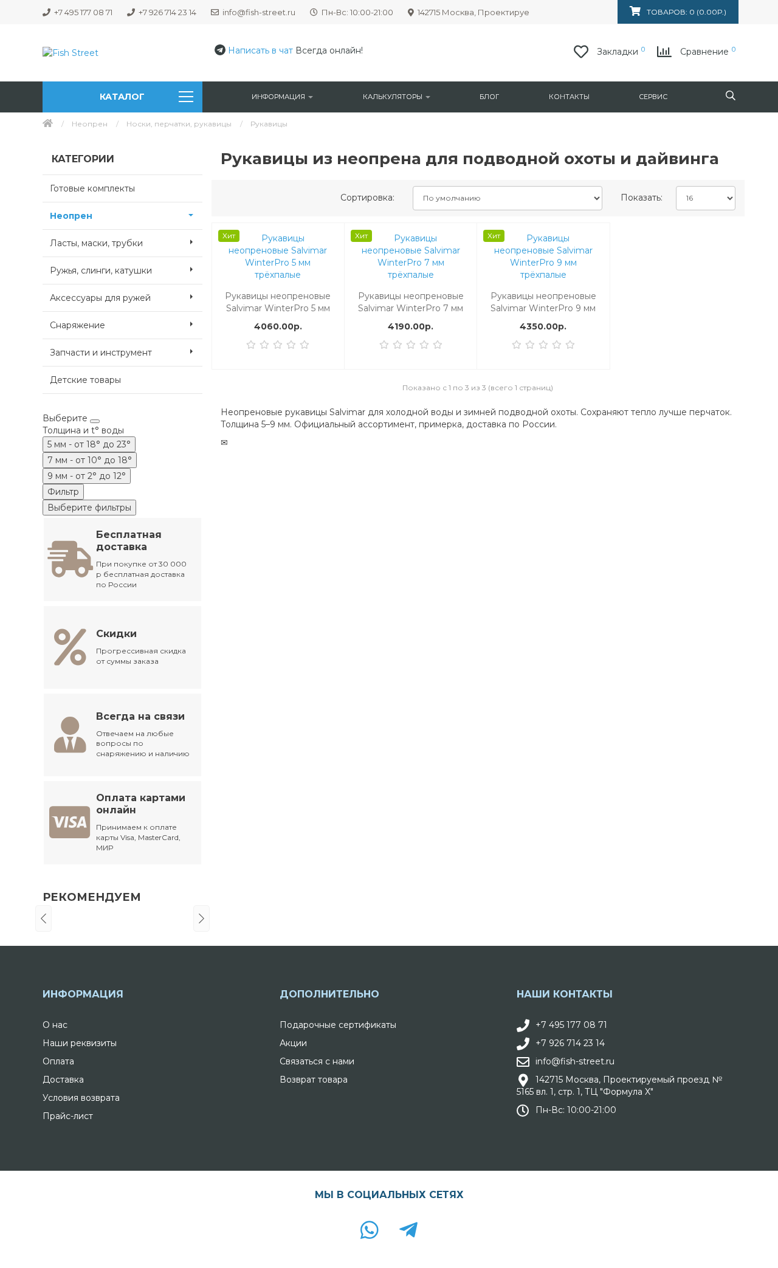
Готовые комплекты (92, 188)
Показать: (642, 197)
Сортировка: (367, 197)
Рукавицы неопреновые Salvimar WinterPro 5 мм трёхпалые (278, 302)
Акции (293, 1043)
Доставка (63, 1079)
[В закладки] (328, 238)
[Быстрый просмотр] (328, 287)
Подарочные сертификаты (338, 1024)
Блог (489, 96)
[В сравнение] (328, 262)
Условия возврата (81, 1097)
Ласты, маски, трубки (96, 243)
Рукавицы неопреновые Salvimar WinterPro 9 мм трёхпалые (543, 302)
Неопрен (90, 123)
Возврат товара (314, 1079)
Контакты (569, 96)
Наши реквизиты (80, 1043)
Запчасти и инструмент (101, 352)
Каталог (122, 96)
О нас (55, 1024)
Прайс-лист (68, 1116)
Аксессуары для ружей (100, 297)
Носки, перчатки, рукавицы (179, 123)
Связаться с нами (317, 1061)
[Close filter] (95, 421)
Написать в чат (260, 50)
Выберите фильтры (89, 507)
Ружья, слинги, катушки (101, 270)
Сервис (653, 96)
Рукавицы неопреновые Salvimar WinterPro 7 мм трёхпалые (411, 302)
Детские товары (85, 379)
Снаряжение (77, 325)
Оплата (58, 1061)
